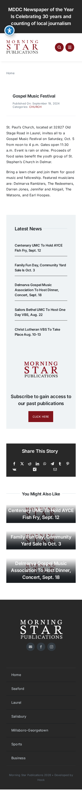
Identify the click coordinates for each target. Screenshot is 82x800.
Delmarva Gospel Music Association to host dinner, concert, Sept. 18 (37, 290)
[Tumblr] (60, 464)
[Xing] (34, 470)
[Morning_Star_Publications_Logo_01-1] (22, 41)
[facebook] (41, 647)
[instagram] (51, 647)
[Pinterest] (67, 464)
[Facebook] (14, 464)
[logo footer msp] (41, 618)
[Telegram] (52, 464)
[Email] (55, 470)
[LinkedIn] (37, 464)
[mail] (30, 647)
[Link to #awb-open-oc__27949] (69, 47)
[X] (22, 464)
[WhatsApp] (44, 464)
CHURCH (35, 106)
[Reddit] (29, 464)
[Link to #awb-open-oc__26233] (59, 47)
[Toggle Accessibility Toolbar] (9, 30)
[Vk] (14, 470)
